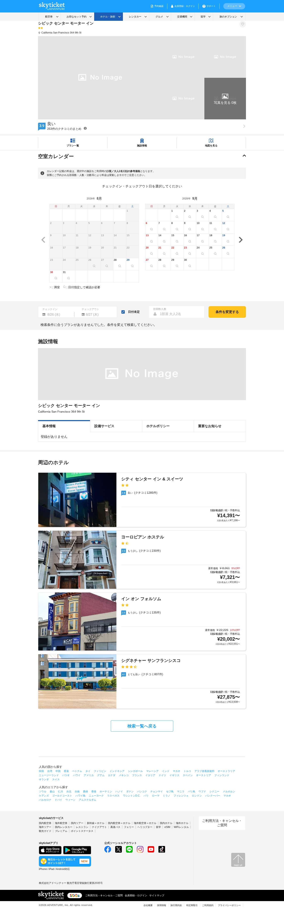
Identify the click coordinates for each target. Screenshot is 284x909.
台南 (77, 791)
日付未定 (134, 311)
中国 (58, 771)
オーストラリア (226, 771)
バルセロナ (45, 800)
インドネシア (117, 771)
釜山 (52, 791)
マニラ (180, 791)
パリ (146, 795)
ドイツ (162, 775)
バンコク (142, 791)
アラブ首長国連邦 (204, 771)
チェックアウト (90, 309)
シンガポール (135, 771)
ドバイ (58, 800)
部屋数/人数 (159, 309)
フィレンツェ (181, 795)
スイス (56, 779)
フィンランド (221, 775)
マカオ (176, 771)
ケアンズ (44, 795)
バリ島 (191, 791)
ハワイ (76, 775)
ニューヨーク (96, 795)
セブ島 (170, 791)
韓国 (41, 771)
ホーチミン (106, 791)
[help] (85, 128)
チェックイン (49, 309)
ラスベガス (113, 795)
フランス (137, 775)
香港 (66, 771)
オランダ (44, 779)
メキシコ (124, 775)
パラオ (66, 775)
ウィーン (70, 800)
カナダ (111, 775)
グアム (101, 775)
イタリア (150, 775)
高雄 (85, 791)
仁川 (60, 791)
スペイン (188, 775)
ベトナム (77, 771)
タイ (87, 771)
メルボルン (229, 791)
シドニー (214, 791)
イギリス (174, 775)
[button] (225, 98)
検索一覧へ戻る (142, 726)
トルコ (187, 771)
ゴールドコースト (62, 795)
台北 (68, 791)
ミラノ (166, 795)
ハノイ (119, 791)
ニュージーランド (49, 775)
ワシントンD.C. (131, 795)
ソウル (42, 791)
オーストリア (203, 775)
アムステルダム (87, 800)
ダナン (130, 791)
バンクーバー (212, 795)
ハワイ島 (80, 795)
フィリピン (100, 771)
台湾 (49, 771)
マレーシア (152, 771)
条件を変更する (227, 312)
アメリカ (89, 775)
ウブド (202, 791)
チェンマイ (156, 791)
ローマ (155, 795)
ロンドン (197, 795)
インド (165, 771)
